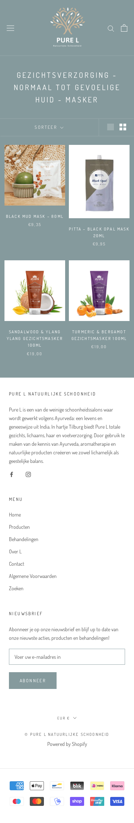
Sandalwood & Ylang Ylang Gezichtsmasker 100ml (35, 338)
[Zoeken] (111, 28)
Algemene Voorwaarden (33, 576)
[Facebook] (11, 473)
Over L (15, 551)
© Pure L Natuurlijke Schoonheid (67, 734)
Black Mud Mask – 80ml (35, 216)
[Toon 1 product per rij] (110, 127)
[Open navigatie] (10, 28)
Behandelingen (23, 539)
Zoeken (16, 588)
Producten (19, 527)
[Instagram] (28, 473)
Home (15, 514)
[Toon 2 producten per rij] (122, 127)
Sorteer (46, 127)
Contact (16, 563)
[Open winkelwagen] (124, 28)
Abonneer (33, 680)
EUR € (63, 718)
